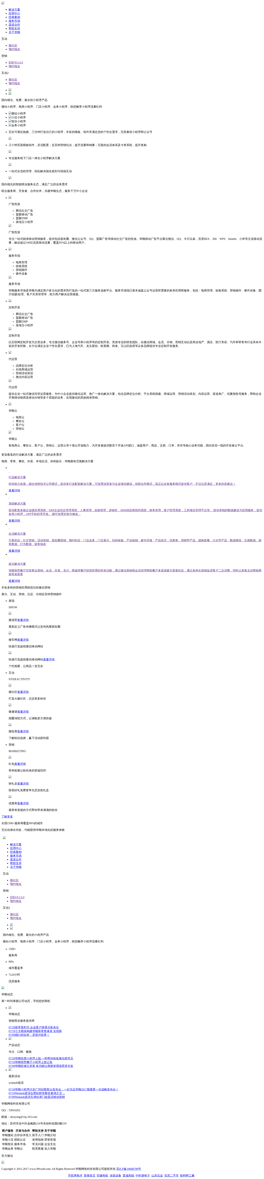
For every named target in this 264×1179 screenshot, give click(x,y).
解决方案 (14, 9)
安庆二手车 (171, 1175)
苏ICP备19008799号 (128, 1168)
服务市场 (14, 20)
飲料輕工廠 (187, 1175)
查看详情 (23, 620)
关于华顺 (14, 32)
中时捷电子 (143, 1175)
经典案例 (14, 17)
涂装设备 (115, 1175)
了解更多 (7, 816)
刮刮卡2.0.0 (16, 62)
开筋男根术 (75, 1175)
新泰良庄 (89, 1175)
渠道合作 (14, 24)
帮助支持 (14, 28)
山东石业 (157, 1175)
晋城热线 (128, 1175)
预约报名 (14, 49)
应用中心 (14, 13)
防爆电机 (102, 1175)
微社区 (13, 45)
